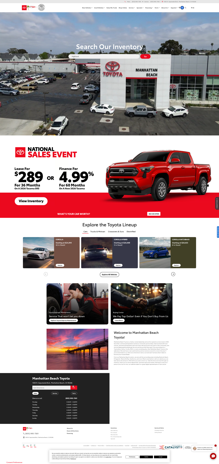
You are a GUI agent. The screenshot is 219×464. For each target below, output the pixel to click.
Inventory (114, 426)
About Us (70, 427)
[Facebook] (24, 445)
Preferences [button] (73, 458)
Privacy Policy (101, 444)
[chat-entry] (213, 456)
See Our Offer (154, 212)
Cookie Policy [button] (108, 457)
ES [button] (193, 8)
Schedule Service (159, 429)
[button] (182, 7)
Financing (70, 432)
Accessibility (86, 444)
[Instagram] (31, 445)
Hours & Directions (73, 429)
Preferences (132, 456)
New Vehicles (114, 429)
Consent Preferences (14, 462)
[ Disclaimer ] (217, 202)
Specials (113, 437)
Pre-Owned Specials (116, 435)
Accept (160, 456)
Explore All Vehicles (109, 273)
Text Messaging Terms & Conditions (114, 444)
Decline (146, 456)
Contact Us (93, 444)
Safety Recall (158, 431)
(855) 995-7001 (136, 1)
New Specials (114, 433)
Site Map (127, 444)
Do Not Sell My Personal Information (147, 444)
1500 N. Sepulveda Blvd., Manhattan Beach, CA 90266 (180, 1)
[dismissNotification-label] (215, 445)
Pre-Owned (114, 431)
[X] (28, 444)
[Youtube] (35, 445)
